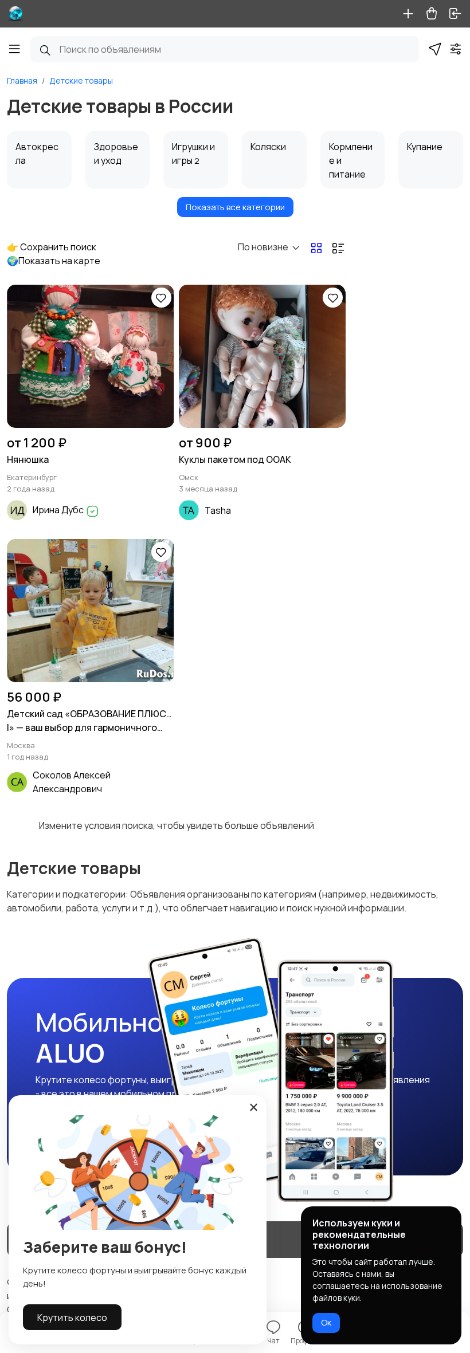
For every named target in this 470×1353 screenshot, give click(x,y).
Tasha (218, 510)
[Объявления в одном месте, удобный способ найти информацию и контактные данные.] (15, 13)
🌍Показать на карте (53, 260)
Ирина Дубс (59, 510)
